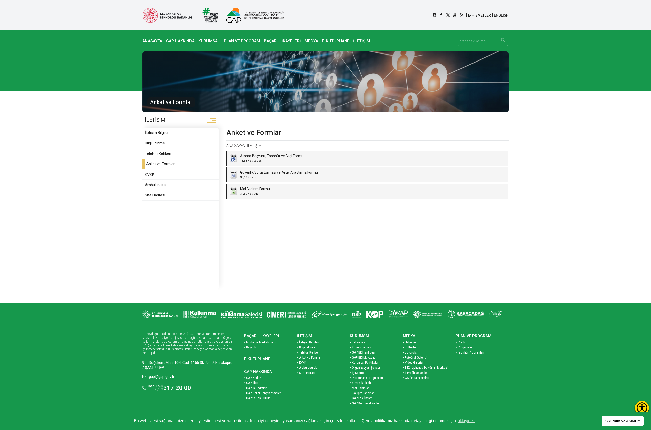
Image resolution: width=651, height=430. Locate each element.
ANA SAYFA (235, 146)
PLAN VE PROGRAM (242, 41)
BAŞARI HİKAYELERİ (282, 41)
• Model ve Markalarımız (260, 342)
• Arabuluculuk (307, 368)
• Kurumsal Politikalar (364, 362)
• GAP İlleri (251, 383)
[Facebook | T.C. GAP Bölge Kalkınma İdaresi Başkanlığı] (441, 15)
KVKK (149, 174)
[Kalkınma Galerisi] (241, 314)
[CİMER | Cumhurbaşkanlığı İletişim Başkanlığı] (286, 314)
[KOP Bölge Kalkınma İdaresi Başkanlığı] (374, 314)
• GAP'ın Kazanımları (416, 378)
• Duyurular (410, 352)
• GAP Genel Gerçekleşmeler (262, 393)
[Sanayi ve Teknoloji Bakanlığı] (160, 314)
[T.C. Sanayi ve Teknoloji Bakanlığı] (180, 15)
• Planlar (461, 342)
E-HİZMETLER (479, 15)
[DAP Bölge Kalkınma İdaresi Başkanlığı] (356, 314)
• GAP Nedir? (252, 378)
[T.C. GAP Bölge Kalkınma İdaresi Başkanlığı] (255, 15)
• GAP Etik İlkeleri (361, 398)
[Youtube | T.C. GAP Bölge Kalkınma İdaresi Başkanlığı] (455, 15)
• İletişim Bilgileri (308, 342)
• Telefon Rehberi (308, 352)
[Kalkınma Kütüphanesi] (199, 314)
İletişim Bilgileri (157, 132)
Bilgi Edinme (155, 143)
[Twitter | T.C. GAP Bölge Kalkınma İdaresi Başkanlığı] (448, 15)
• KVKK (301, 362)
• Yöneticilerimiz (360, 347)
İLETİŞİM (361, 41)
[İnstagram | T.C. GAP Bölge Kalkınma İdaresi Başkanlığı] (434, 15)
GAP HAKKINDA (180, 41)
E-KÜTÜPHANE (335, 41)
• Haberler (409, 342)
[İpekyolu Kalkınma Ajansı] (427, 314)
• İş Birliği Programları (470, 352)
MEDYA (311, 41)
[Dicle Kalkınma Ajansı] (496, 314)
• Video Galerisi (413, 362)
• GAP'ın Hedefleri (255, 388)
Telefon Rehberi (158, 153)
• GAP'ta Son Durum (257, 398)
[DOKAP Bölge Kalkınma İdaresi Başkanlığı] (398, 314)
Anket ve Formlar (160, 164)
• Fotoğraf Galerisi (415, 357)
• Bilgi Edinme (306, 347)
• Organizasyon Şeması (365, 368)
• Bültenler (410, 347)
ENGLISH (501, 15)
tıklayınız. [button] (466, 421)
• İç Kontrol (357, 373)
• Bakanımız (357, 342)
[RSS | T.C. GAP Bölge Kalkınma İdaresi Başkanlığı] (461, 15)
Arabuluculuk (155, 184)
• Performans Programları (366, 378)
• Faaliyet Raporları (362, 393)
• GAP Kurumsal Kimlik (364, 403)
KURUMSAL (209, 41)
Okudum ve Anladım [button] (622, 421)
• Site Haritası (306, 373)
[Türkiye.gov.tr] (329, 314)
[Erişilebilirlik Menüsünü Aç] (642, 408)
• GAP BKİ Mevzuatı (363, 357)
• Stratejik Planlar (361, 383)
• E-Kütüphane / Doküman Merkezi (425, 368)
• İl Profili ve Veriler (415, 373)
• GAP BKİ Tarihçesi (362, 352)
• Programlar (464, 347)
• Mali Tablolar (359, 388)
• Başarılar (251, 347)
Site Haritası (155, 195)
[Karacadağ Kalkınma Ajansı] (466, 314)
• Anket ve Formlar (309, 357)
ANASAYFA (152, 41)
